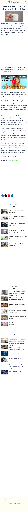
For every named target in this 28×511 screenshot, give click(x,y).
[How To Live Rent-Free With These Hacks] (4, 218)
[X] (5, 195)
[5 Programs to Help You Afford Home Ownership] (4, 298)
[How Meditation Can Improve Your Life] (4, 324)
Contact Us (11, 501)
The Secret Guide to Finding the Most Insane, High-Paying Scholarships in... (17, 293)
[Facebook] (2, 195)
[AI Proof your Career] (4, 359)
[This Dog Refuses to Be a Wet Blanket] (4, 317)
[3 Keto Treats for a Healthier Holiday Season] (4, 305)
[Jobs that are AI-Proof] (4, 372)
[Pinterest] (9, 195)
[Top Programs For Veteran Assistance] (4, 211)
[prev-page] (2, 250)
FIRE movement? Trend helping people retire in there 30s (17, 349)
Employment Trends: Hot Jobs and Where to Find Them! (16, 366)
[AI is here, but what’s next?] (4, 353)
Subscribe (16, 499)
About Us (16, 501)
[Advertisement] (14, 52)
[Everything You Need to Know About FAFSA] (4, 311)
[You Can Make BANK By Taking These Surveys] (4, 238)
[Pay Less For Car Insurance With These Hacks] (4, 224)
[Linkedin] (12, 195)
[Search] (26, 2)
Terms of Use (22, 499)
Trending (4, 499)
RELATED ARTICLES (14, 204)
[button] (2, 2)
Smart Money (10, 499)
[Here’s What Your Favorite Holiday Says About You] (4, 231)
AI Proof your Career (15, 358)
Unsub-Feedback (22, 501)
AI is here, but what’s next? (16, 354)
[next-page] (4, 250)
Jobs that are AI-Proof (15, 371)
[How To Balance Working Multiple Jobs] (4, 244)
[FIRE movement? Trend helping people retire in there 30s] (4, 347)
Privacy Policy (4, 501)
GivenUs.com (15, 160)
